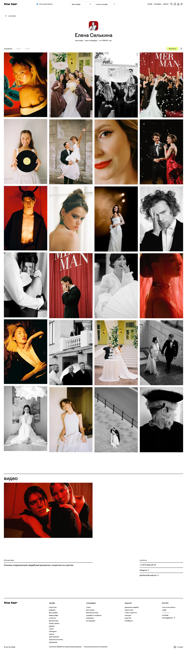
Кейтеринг (53, 631)
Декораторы (53, 621)
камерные (90, 618)
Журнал (128, 603)
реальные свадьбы (132, 607)
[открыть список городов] (114, 4)
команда (165, 615)
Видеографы (53, 615)
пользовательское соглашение (95, 647)
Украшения (53, 642)
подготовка (129, 610)
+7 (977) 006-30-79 (148, 565)
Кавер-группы (54, 623)
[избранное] (174, 4)
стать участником (168, 607)
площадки (157, 4)
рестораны (90, 610)
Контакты (172, 49)
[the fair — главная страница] (10, 4)
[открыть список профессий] (91, 4)
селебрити (129, 621)
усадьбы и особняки (93, 615)
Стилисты (52, 618)
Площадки (91, 603)
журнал (165, 4)
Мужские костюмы (56, 639)
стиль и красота (131, 613)
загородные (90, 621)
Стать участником (45, 4)
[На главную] (10, 602)
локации (128, 615)
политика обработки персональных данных (65, 647)
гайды (164, 610)
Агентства (52, 607)
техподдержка (167, 618)
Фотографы (53, 613)
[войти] (178, 4)
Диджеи (52, 626)
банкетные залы (92, 613)
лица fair (128, 618)
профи (150, 4)
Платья (51, 634)
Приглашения (54, 637)
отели (88, 607)
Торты (51, 629)
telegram (143, 570)
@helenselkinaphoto (148, 575)
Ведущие (52, 610)
